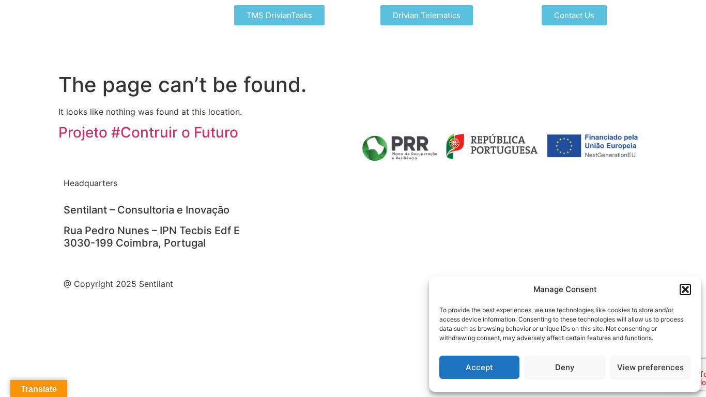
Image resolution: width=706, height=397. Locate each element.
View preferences (650, 367)
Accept (479, 367)
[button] (685, 289)
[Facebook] (301, 190)
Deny (565, 367)
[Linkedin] (273, 190)
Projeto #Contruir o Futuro (148, 132)
